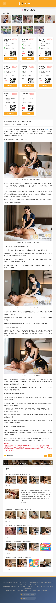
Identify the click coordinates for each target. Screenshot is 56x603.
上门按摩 (8, 521)
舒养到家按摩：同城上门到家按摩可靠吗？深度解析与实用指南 (18, 541)
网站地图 (25, 598)
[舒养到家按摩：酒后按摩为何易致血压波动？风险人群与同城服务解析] (12, 494)
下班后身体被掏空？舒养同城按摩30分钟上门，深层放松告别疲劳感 (19, 509)
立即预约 (11, 58)
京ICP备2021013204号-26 (29, 594)
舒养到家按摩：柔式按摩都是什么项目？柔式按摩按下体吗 (17, 474)
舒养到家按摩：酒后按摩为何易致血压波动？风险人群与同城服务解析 (35, 490)
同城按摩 (47, 129)
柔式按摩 (8, 485)
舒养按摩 (19, 124)
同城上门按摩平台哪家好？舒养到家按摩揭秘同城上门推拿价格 (18, 525)
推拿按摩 (25, 124)
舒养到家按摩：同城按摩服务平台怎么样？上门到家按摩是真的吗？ (19, 557)
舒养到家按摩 (10, 455)
